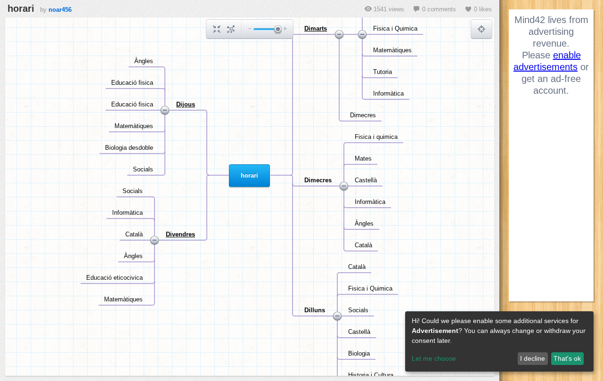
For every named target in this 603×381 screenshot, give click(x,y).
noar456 (60, 9)
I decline (532, 358)
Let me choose (434, 358)
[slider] (277, 29)
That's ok (567, 358)
